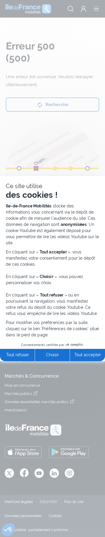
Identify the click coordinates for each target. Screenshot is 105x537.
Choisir (52, 354)
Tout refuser (17, 354)
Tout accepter (87, 354)
